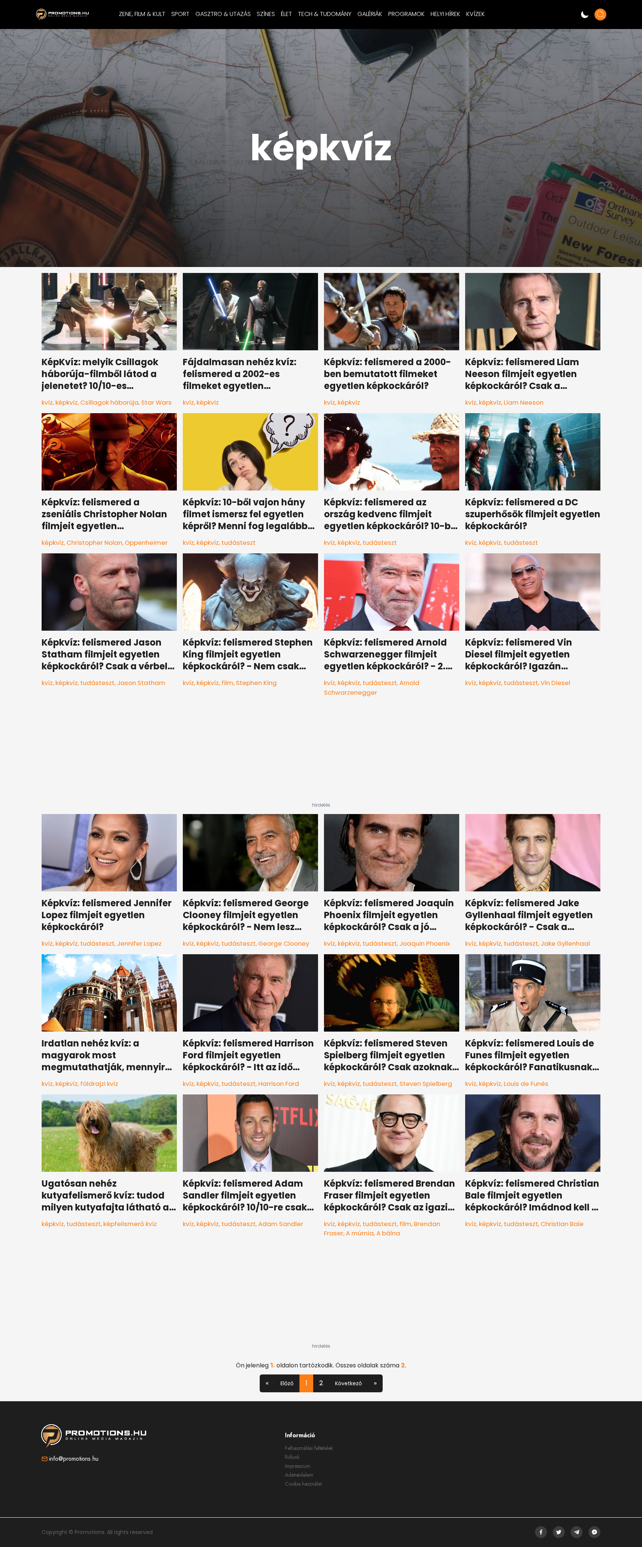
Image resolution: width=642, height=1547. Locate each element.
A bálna (388, 1233)
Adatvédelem (299, 1475)
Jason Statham (141, 682)
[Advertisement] (321, 755)
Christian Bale (562, 1223)
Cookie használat (303, 1484)
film (227, 682)
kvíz (47, 402)
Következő (348, 1383)
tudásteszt (238, 542)
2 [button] (321, 1382)
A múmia (360, 1233)
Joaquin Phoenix (424, 943)
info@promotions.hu (73, 1458)
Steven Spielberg (425, 1083)
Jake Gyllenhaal (565, 943)
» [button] (375, 1382)
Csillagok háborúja (109, 402)
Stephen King (256, 682)
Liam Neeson (524, 402)
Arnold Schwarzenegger (371, 687)
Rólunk (292, 1457)
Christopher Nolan (94, 542)
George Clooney (283, 943)
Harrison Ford (278, 1083)
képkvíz (66, 402)
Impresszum (297, 1466)
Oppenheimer (146, 542)
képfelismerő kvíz (130, 1223)
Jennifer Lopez (139, 943)
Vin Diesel (555, 682)
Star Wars (156, 402)
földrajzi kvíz (99, 1083)
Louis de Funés (526, 1083)
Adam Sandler (280, 1223)
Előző (287, 1383)
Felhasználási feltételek (309, 1448)
